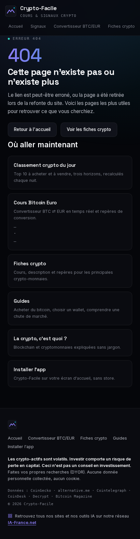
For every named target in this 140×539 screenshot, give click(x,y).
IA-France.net (22, 522)
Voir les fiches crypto (89, 129)
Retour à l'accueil (32, 129)
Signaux (38, 26)
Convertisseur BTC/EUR (77, 26)
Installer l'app (21, 446)
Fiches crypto (121, 26)
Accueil (15, 26)
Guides (120, 438)
